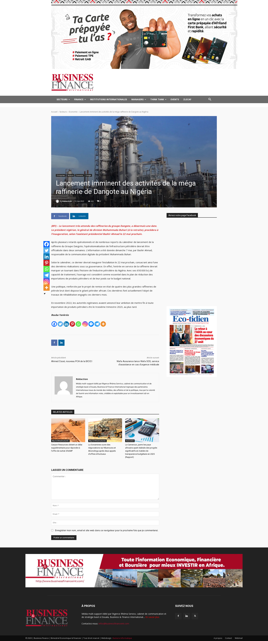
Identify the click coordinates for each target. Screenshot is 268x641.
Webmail (239, 638)
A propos (218, 638)
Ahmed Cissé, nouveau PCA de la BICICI (71, 361)
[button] (210, 99)
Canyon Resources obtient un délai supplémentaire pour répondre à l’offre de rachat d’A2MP (66, 448)
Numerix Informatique (122, 638)
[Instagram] (85, 324)
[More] (103, 324)
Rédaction (67, 201)
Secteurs (63, 111)
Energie (88, 175)
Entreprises (61, 175)
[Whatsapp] (78, 324)
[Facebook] (54, 324)
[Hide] (44, 293)
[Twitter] (60, 324)
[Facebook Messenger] (91, 324)
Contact (228, 638)
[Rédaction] (58, 201)
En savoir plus (152, 617)
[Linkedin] (66, 324)
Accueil (54, 111)
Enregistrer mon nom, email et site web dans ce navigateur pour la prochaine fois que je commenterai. (106, 530)
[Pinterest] (72, 324)
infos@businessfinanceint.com (114, 623)
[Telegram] (97, 324)
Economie (73, 111)
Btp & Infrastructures (60, 441)
